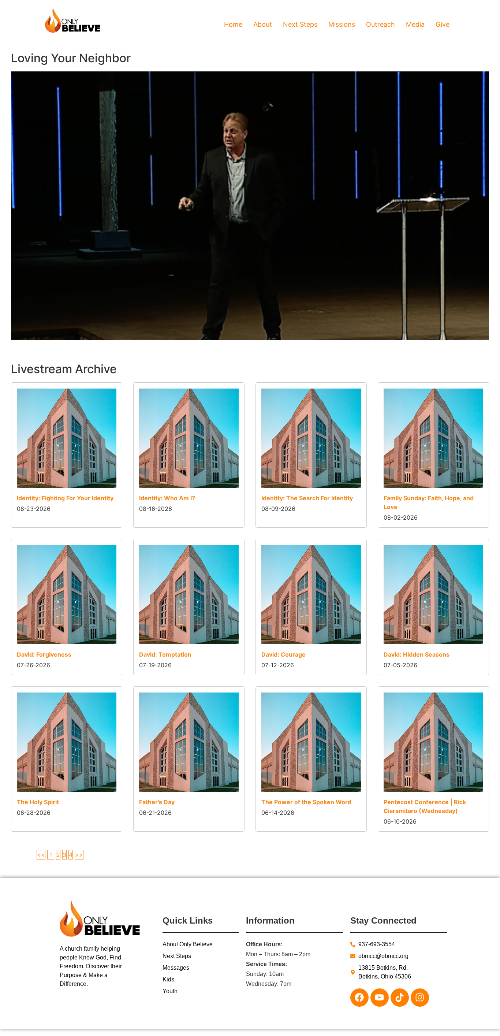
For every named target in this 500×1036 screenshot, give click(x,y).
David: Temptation (165, 654)
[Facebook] (359, 997)
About (262, 24)
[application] (250, 206)
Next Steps (300, 24)
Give (442, 24)
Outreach (380, 24)
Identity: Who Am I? (167, 498)
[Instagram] (420, 997)
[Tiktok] (400, 997)
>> (79, 854)
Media (415, 24)
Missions (341, 24)
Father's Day (157, 802)
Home (233, 24)
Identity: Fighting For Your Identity (65, 498)
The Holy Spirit (38, 802)
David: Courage (283, 654)
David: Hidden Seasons (416, 654)
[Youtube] (379, 997)
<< (41, 854)
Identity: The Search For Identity (307, 498)
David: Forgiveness (44, 654)
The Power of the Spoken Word (306, 802)
